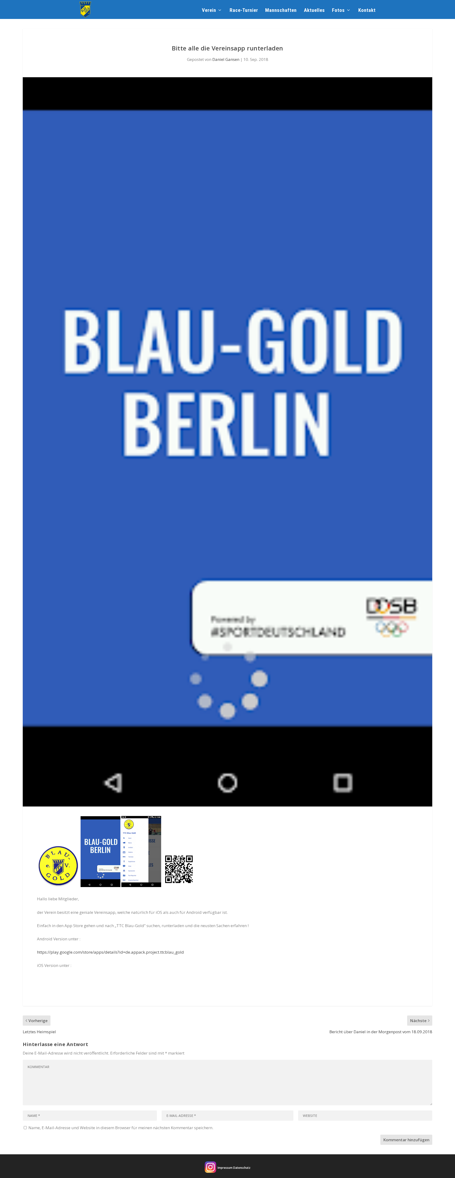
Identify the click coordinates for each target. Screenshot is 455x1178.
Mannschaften (281, 10)
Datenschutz (241, 1168)
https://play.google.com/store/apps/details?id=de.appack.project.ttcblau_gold (110, 952)
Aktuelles (314, 10)
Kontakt (367, 10)
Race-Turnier (244, 10)
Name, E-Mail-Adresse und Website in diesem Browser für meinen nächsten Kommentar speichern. (120, 1127)
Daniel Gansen (225, 59)
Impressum (225, 1168)
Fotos (338, 10)
